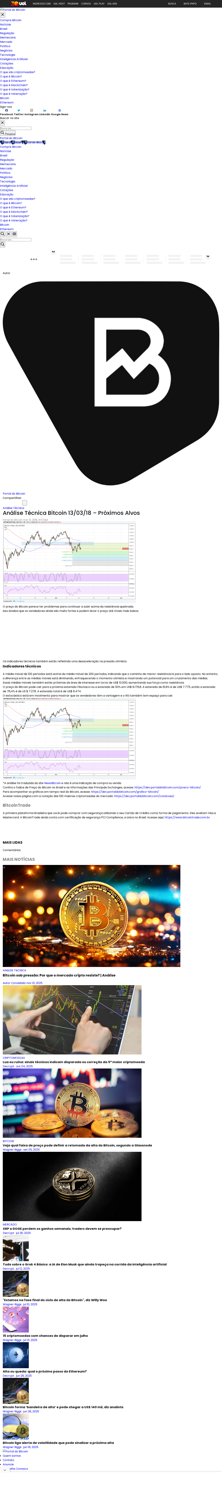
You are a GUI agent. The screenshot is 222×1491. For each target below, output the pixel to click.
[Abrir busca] (2, 234)
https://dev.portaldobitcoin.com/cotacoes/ (144, 796)
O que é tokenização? (14, 89)
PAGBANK (73, 3)
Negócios (6, 50)
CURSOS (86, 3)
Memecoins (8, 37)
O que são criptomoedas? (17, 72)
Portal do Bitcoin (11, 138)
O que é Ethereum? (13, 81)
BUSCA (172, 3)
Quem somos (12, 1456)
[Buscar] (2, 244)
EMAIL (207, 3)
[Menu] (14, 234)
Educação (6, 68)
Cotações (6, 63)
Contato (8, 1460)
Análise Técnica (13, 508)
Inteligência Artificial (14, 59)
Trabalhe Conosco (15, 1469)
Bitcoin (4, 98)
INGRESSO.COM (42, 3)
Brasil (3, 29)
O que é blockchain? (14, 85)
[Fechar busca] (8, 234)
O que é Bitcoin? (11, 76)
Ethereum (7, 102)
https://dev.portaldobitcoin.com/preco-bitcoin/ (167, 787)
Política (5, 46)
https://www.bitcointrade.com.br (187, 817)
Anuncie (8, 1464)
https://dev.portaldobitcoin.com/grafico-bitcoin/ (125, 792)
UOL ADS (112, 3)
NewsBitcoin (52, 783)
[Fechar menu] (2, 15)
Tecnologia (7, 55)
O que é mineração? (13, 94)
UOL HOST (59, 3)
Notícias (5, 25)
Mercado (6, 42)
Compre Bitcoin (10, 20)
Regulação (7, 33)
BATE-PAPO (190, 3)
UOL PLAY (99, 3)
